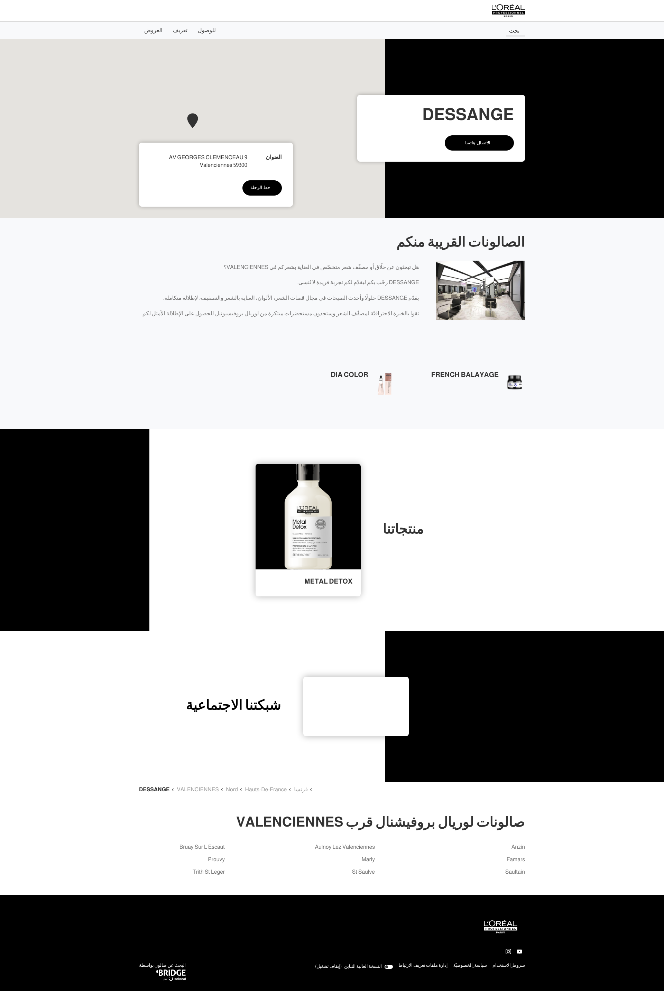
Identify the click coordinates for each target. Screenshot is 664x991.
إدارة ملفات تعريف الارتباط (423, 965)
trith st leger (209, 872)
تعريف (180, 30)
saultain (515, 872)
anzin (518, 847)
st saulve (363, 872)
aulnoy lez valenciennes (345, 847)
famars (516, 860)
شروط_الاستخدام (508, 966)
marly (368, 860)
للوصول (207, 30)
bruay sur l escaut (202, 847)
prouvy (216, 860)
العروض (153, 30)
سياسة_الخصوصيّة (470, 966)
